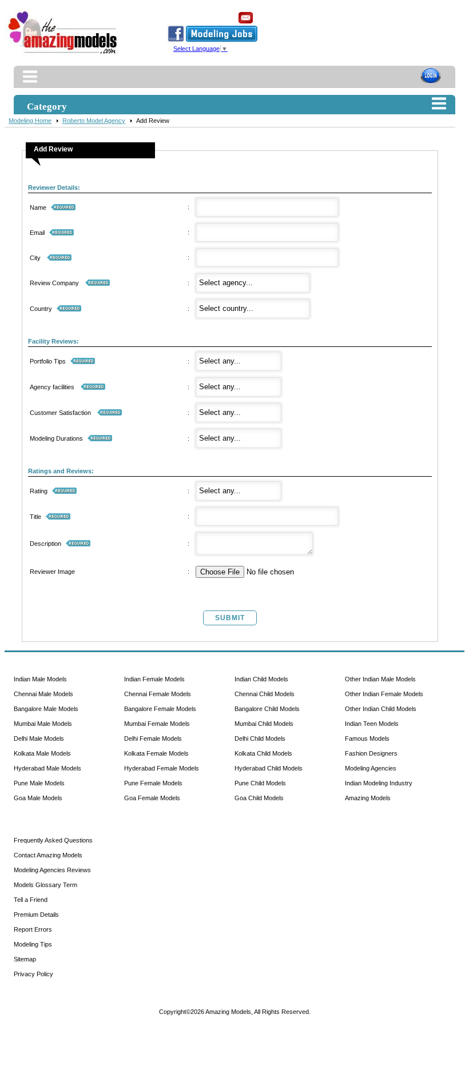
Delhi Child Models (259, 738)
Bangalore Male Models (46, 708)
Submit (230, 618)
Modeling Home (30, 120)
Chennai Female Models (157, 693)
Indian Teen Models (372, 723)
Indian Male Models (40, 679)
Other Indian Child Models (380, 708)
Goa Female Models (152, 797)
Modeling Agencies (370, 768)
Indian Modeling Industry (378, 783)
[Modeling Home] (63, 54)
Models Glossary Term (45, 884)
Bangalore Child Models (267, 708)
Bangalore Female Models (160, 708)
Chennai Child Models (264, 693)
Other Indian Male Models (380, 679)
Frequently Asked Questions (53, 840)
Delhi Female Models (153, 738)
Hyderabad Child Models (268, 768)
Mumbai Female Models (157, 723)
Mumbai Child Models (263, 723)
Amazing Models (368, 797)
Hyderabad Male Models (47, 768)
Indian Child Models (261, 679)
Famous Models (367, 738)
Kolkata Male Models (42, 753)
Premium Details (36, 914)
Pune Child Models (260, 783)
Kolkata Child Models (263, 753)
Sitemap (25, 959)
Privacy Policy (33, 974)
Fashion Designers (371, 753)
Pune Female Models (153, 783)
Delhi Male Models (39, 738)
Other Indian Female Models (384, 693)
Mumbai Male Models (43, 723)
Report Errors (33, 929)
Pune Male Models (39, 783)
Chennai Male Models (43, 693)
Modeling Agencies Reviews (52, 870)
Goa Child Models (259, 797)
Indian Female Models (154, 679)
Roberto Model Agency (93, 120)
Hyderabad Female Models (161, 768)
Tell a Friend (30, 899)
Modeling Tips (33, 944)
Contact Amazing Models (48, 855)
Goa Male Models (38, 797)
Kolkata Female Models (156, 753)
